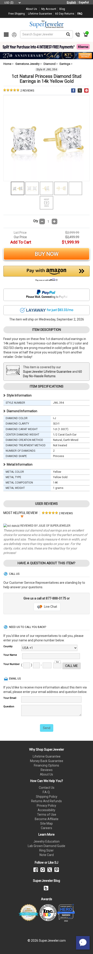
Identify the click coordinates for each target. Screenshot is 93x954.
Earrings (65, 63)
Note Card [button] (47, 855)
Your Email (9, 698)
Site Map (46, 823)
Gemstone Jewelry (27, 63)
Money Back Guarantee (46, 761)
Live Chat (50, 606)
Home (7, 63)
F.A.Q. (46, 792)
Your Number (11, 664)
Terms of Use (46, 814)
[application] (83, 943)
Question (8, 706)
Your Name (10, 654)
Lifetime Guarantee (46, 756)
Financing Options (46, 765)
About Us (46, 774)
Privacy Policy (46, 805)
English (71, 2)
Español (84, 2)
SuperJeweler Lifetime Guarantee (47, 371)
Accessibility (46, 810)
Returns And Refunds (46, 801)
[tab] (57, 513)
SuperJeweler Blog (46, 880)
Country (7, 646)
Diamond (50, 63)
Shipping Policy (46, 796)
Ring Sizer (46, 850)
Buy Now (46, 254)
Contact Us (46, 787)
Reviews (47, 770)
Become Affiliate (46, 819)
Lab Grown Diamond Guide (46, 846)
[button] (46, 275)
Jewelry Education (46, 841)
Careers (46, 828)
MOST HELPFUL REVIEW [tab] (20, 513)
